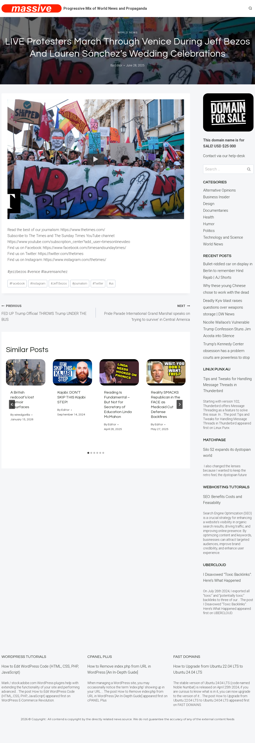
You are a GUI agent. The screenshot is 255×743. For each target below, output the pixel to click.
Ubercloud (214, 565)
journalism (79, 283)
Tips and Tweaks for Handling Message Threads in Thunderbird (227, 385)
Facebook (17, 283)
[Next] (180, 404)
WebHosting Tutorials (226, 487)
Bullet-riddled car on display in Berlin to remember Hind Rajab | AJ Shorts (227, 271)
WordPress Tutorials (23, 657)
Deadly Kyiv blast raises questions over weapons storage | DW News (223, 307)
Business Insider (216, 197)
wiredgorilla (22, 414)
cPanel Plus (99, 657)
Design (208, 203)
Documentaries (215, 210)
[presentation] (25, 372)
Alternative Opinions (219, 190)
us (111, 283)
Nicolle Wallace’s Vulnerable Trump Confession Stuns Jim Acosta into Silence (227, 329)
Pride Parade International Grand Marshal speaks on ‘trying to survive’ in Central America (147, 313)
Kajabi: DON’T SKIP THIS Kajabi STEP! (71, 397)
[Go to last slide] (12, 404)
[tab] (88, 453)
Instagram (37, 283)
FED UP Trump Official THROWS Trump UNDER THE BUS (43, 313)
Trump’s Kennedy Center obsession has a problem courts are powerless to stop (226, 351)
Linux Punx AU (216, 369)
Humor (208, 224)
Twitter (98, 283)
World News (128, 32)
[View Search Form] (250, 8)
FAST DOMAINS (186, 657)
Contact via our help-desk (224, 156)
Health (208, 217)
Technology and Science (223, 237)
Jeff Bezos (59, 283)
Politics (209, 230)
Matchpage (214, 440)
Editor (118, 65)
